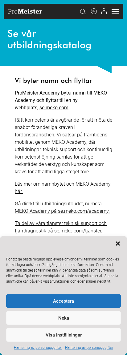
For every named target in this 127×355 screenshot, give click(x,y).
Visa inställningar (64, 335)
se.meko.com (53, 108)
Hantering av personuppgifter (38, 347)
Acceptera (63, 301)
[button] (118, 243)
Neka (63, 318)
